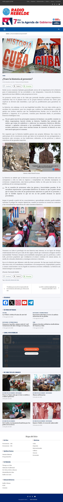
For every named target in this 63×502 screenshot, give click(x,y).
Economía (58, 1)
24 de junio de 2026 (37, 425)
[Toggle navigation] (4, 29)
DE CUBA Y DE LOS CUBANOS (12, 372)
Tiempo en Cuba (7, 465)
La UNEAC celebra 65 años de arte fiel (14, 314)
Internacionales (40, 1)
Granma (4, 488)
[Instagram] (54, 4)
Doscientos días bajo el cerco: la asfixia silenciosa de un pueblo (45, 315)
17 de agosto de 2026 (7, 317)
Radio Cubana (6, 483)
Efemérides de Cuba (8, 472)
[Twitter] (57, 4)
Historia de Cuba (15, 280)
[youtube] (24, 302)
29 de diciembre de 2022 (8, 82)
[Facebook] (52, 4)
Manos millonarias (39, 395)
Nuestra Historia (7, 454)
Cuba (28, 1)
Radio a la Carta (6, 474)
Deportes (33, 1)
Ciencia (52, 1)
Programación (6, 457)
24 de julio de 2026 (6, 398)
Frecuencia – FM (7, 446)
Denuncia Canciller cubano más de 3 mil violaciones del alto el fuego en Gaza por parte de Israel (15, 325)
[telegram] (30, 302)
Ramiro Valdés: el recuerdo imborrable (45, 423)
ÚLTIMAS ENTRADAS (10, 310)
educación (7, 280)
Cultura (47, 1)
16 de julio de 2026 (37, 397)
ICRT (3, 485)
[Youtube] (59, 4)
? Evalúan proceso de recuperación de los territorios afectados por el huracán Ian (18, 288)
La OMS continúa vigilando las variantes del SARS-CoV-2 (47, 287)
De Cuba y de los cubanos (8, 393)
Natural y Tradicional (8, 467)
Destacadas (36, 312)
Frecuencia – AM (7, 443)
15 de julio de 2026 (6, 426)
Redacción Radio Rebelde (22, 82)
